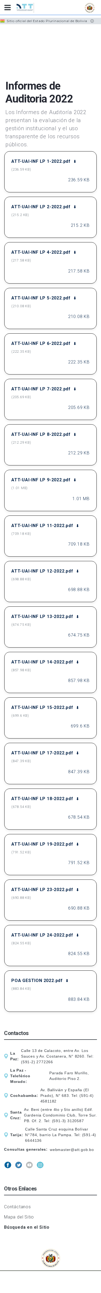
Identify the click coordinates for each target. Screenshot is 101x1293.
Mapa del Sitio (19, 1217)
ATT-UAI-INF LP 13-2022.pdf (42, 616)
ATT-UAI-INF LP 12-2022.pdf (42, 571)
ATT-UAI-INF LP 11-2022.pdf (42, 525)
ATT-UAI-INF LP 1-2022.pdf (41, 161)
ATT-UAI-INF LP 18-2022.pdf (42, 798)
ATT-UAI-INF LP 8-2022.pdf (41, 434)
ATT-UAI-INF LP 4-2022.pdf (41, 252)
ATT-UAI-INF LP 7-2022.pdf (41, 388)
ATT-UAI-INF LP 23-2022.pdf (42, 889)
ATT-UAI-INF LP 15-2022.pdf (42, 707)
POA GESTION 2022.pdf (37, 980)
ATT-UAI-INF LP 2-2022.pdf (41, 206)
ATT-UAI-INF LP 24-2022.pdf (42, 935)
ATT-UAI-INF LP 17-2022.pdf (42, 752)
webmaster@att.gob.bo (72, 1149)
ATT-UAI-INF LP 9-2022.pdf (41, 479)
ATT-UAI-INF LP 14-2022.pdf (42, 662)
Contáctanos (17, 1206)
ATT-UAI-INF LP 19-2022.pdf (42, 844)
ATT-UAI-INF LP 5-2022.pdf (41, 298)
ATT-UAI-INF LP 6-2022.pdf (41, 343)
